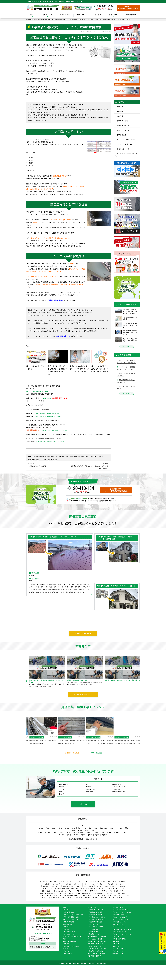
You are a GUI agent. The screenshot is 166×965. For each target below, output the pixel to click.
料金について (67, 939)
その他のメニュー (118, 953)
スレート (111, 898)
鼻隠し (44, 898)
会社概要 (116, 941)
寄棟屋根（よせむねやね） (53, 895)
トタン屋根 (121, 886)
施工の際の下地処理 (96, 922)
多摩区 (82, 833)
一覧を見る (127, 347)
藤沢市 (126, 833)
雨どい (71, 893)
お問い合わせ (131, 15)
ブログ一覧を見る (96, 753)
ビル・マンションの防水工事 (72, 936)
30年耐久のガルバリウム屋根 (97, 949)
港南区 (60, 828)
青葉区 (87, 830)
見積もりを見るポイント (96, 944)
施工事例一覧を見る (84, 633)
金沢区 (41, 828)
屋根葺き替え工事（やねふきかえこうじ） (67, 888)
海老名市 (118, 833)
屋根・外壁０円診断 (96, 914)
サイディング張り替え (124, 144)
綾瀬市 (97, 833)
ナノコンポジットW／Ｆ (121, 919)
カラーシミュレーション (97, 919)
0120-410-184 (105, 6)
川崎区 (49, 833)
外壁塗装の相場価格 (70, 941)
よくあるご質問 (118, 949)
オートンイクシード (96, 924)
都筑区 (80, 830)
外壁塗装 (120, 106)
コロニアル (120, 898)
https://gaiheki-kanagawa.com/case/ (47, 414)
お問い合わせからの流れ (97, 917)
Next (141, 672)
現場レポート (68, 953)
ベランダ (86, 884)
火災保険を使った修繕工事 (72, 946)
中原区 (61, 833)
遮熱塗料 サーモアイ (120, 922)
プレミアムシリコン (120, 927)
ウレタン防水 (109, 884)
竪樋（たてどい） (67, 898)
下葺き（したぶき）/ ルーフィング (100, 888)
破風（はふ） (111, 893)
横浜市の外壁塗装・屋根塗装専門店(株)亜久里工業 (76, 963)
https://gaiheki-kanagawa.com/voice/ (48, 416)
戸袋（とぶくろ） (82, 891)
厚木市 (69, 835)
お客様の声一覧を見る (84, 694)
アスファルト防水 (97, 884)
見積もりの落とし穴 (95, 946)
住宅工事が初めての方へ (97, 910)
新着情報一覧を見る (72, 753)
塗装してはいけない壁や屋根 (97, 941)
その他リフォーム (123, 149)
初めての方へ (47, 15)
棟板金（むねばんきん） (83, 893)
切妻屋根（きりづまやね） (72, 895)
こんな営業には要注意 (95, 939)
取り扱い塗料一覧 (118, 907)
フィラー (63, 882)
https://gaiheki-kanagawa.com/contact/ (50, 441)
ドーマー (126, 895)
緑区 (93, 830)
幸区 (55, 833)
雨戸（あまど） (94, 891)
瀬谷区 (111, 828)
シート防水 (119, 884)
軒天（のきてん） (98, 893)
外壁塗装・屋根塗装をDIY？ (97, 951)
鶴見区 (127, 828)
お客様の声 (67, 951)
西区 (90, 828)
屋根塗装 (120, 111)
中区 (84, 828)
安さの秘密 (67, 944)
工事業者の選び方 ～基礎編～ (98, 936)
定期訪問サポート (95, 931)
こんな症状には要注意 (96, 927)
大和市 (111, 833)
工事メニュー (65, 15)
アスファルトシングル (99, 898)
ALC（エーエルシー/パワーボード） (107, 882)
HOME (64, 907)
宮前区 (75, 833)
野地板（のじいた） (119, 888)
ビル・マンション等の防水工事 (126, 154)
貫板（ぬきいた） (123, 893)
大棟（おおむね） (88, 895)
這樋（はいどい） (121, 891)
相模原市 (104, 835)
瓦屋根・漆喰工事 (123, 130)
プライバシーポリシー (120, 951)
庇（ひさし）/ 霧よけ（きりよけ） (64, 891)
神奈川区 (119, 828)
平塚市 (76, 835)
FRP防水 (87, 898)
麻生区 (89, 833)
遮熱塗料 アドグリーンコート (122, 929)
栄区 (47, 828)
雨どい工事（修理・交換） (126, 139)
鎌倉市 (97, 835)
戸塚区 (67, 828)
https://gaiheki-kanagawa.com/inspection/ (55, 430)
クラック (44, 882)
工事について (93, 907)
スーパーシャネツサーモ (121, 910)
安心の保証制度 (95, 929)
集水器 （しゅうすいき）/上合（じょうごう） (53, 893)
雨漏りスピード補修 (96, 912)
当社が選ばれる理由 (120, 939)
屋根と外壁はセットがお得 (97, 953)
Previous (25, 672)
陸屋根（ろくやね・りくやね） (72, 886)
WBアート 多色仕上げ (120, 917)
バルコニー (77, 884)
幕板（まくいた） (107, 891)
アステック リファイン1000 (122, 912)
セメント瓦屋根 (88, 886)
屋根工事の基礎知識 (95, 956)
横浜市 (84, 826)
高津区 (68, 833)
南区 (79, 828)
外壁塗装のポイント (95, 934)
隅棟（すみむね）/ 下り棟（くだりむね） (108, 895)
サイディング (90, 882)
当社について (84, 804)
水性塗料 (47, 884)
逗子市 (90, 835)
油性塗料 (123, 882)
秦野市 (83, 835)
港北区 (73, 830)
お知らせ (116, 944)
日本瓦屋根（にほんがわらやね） (105, 886)
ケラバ (41, 895)
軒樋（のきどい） (54, 898)
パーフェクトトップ (120, 924)
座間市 (104, 833)
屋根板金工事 (121, 135)
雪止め (85, 888)
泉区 (73, 828)
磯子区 (54, 828)
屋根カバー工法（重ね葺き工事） (73, 914)
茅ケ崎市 (61, 835)
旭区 (96, 828)
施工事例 (65, 949)
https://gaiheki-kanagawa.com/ (37, 391)
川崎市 (42, 833)
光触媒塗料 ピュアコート (122, 931)
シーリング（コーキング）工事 (62, 884)
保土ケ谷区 (103, 828)
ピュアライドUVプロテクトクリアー (124, 934)
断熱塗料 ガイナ (119, 914)
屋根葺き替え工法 (123, 125)
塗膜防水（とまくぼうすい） (51, 886)
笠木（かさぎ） (46, 891)
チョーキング (54, 882)
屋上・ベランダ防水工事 (71, 919)
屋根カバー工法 (122, 121)
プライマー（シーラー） (76, 882)
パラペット (79, 898)
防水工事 (120, 116)
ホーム (32, 15)
